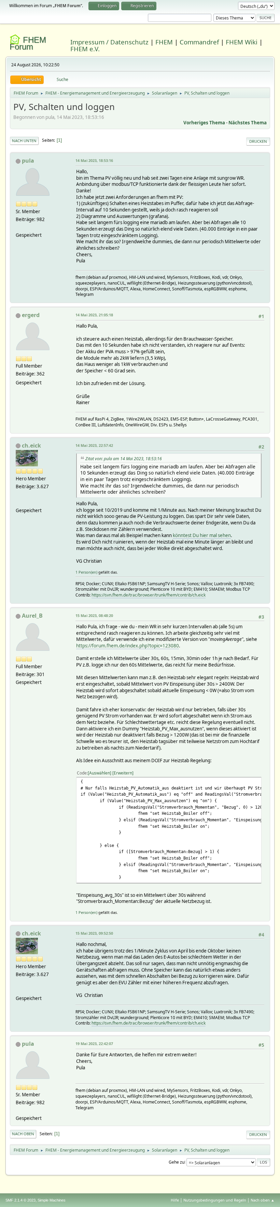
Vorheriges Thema (204, 123)
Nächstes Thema (247, 123)
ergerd (31, 315)
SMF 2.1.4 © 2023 (20, 1200)
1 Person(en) (86, 572)
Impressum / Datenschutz (109, 42)
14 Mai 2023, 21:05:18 (94, 314)
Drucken (258, 141)
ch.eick (31, 445)
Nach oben (23, 1133)
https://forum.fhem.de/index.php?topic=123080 (127, 646)
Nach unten (24, 140)
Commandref (199, 42)
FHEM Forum (28, 43)
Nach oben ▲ (263, 1200)
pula (28, 160)
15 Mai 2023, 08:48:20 (94, 615)
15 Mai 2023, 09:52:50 (94, 933)
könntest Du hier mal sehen (202, 535)
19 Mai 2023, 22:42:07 (94, 1043)
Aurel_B (32, 615)
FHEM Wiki (241, 42)
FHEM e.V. (85, 48)
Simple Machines (52, 1200)
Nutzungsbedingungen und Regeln (214, 1200)
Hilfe (175, 1200)
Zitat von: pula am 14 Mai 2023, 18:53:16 (123, 459)
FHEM (164, 42)
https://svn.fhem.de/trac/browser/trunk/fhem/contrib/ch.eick (149, 595)
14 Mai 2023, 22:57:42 (94, 445)
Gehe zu (176, 1162)
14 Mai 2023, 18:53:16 (94, 160)
